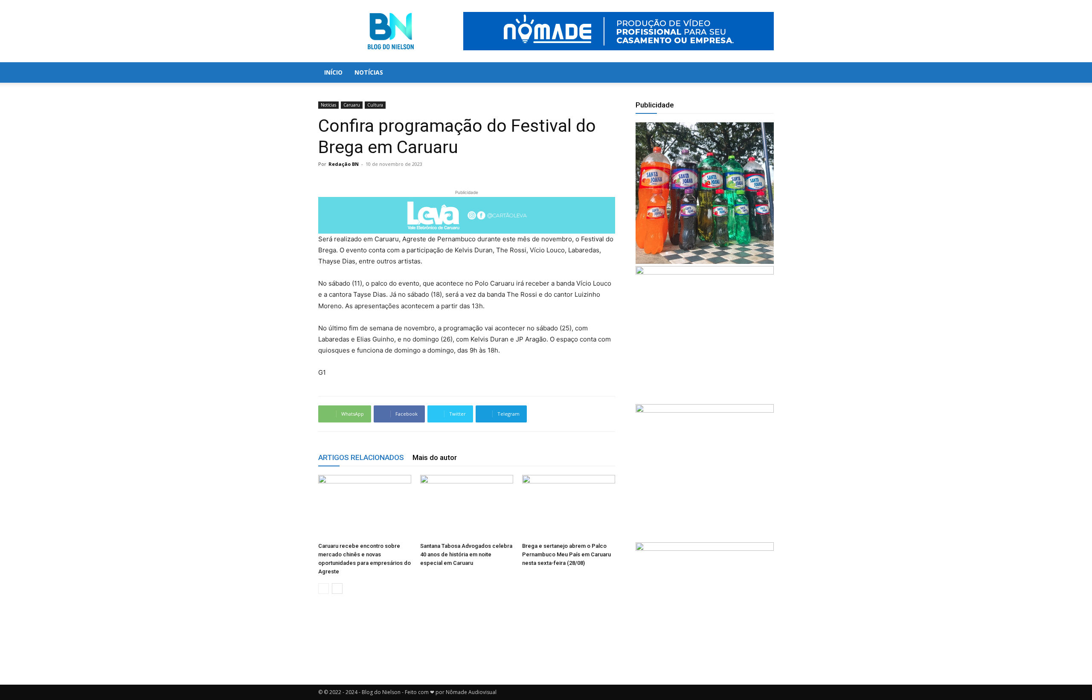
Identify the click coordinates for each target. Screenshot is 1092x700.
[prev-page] (323, 588)
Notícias (368, 72)
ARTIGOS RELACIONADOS (361, 457)
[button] (763, 73)
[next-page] (337, 588)
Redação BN (343, 164)
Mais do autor (434, 457)
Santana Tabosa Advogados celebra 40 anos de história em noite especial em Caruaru (466, 554)
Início (333, 72)
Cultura (375, 105)
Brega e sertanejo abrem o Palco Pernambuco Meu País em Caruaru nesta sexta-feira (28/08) (566, 554)
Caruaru (351, 105)
